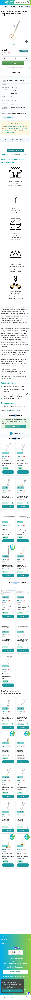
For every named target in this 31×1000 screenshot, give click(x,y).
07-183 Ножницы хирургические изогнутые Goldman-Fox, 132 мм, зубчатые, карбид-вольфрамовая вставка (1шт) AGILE (7, 752)
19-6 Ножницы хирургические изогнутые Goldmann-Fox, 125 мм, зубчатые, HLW (22, 821)
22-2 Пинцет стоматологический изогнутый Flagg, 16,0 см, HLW (22, 531)
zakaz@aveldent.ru (15, 961)
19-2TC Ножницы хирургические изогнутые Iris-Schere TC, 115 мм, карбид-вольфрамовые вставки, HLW (22, 565)
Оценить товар (15, 426)
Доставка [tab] (24, 154)
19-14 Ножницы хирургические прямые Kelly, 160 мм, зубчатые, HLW (22, 462)
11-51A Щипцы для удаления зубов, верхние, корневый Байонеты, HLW (23, 606)
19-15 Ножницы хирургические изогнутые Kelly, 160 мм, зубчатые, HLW (7, 496)
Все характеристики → (9, 117)
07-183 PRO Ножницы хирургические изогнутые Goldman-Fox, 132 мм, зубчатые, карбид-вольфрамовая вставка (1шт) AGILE (7, 855)
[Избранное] (12, 997)
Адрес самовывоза (8, 132)
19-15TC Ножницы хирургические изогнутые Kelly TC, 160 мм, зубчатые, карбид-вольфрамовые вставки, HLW (7, 786)
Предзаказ (20, 724)
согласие (4, 987)
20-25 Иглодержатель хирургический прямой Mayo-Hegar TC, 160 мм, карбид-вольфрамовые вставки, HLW (22, 496)
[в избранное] (12, 468)
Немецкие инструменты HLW (14, 126)
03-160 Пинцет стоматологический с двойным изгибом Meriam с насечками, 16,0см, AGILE (8, 565)
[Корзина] (19, 997)
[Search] (28, 2)
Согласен (12, 991)
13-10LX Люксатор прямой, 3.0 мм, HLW (6, 640)
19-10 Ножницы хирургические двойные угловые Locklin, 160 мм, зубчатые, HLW (7, 462)
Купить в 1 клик (15, 72)
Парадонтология (15, 410)
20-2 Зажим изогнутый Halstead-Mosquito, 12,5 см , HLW (8, 606)
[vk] (18, 948)
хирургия (7, 410)
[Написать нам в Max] (28, 994)
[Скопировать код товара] (16, 88)
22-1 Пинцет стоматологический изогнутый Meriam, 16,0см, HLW (6, 531)
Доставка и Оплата (7, 145)
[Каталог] (2, 2)
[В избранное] (27, 63)
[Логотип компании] (9, 2)
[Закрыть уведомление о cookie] (22, 980)
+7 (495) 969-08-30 (15, 958)
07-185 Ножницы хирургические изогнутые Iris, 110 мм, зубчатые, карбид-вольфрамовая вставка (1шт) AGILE (22, 752)
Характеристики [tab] (15, 154)
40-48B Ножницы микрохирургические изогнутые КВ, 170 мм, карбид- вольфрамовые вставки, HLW (22, 717)
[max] (15, 948)
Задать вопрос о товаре (15, 150)
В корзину (8, 472)
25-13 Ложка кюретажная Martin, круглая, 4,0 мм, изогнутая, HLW (22, 640)
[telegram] (12, 948)
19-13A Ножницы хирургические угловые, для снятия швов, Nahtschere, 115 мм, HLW (8, 675)
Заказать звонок (15, 971)
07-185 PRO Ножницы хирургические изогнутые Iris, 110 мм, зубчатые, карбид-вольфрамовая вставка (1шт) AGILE (22, 855)
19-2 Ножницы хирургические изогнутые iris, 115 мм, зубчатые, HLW (7, 821)
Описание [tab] (5, 154)
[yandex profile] (15, 953)
